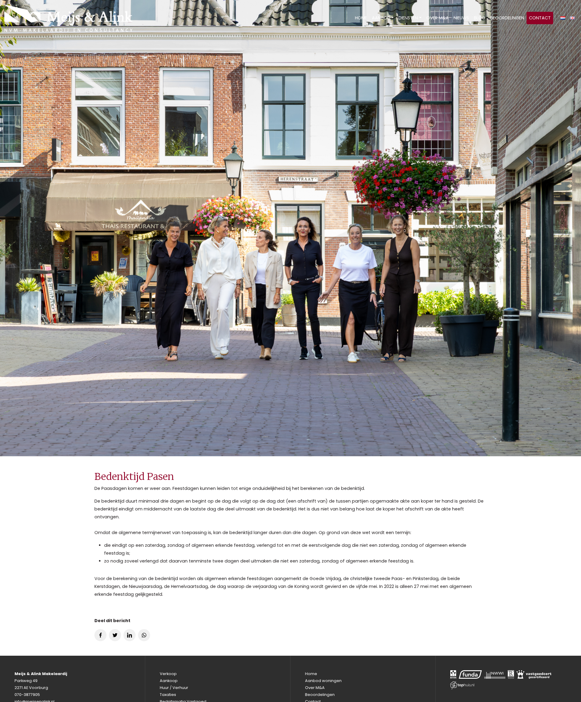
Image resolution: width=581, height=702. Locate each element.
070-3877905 (27, 694)
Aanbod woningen (323, 680)
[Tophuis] (462, 685)
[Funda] (470, 674)
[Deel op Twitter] (115, 635)
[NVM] (453, 674)
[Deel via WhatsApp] (144, 635)
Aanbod (381, 18)
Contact (540, 18)
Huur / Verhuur (174, 687)
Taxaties (168, 694)
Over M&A (437, 18)
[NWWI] (494, 674)
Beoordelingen (507, 18)
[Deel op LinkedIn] (129, 635)
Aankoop (169, 680)
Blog (479, 18)
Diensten (408, 18)
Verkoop (168, 673)
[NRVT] (511, 674)
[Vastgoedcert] (534, 674)
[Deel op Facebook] (100, 635)
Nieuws (461, 18)
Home (361, 18)
